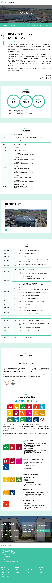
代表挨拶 (5, 25)
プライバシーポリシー (12, 565)
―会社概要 (17, 572)
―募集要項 (41, 571)
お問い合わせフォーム (44, 530)
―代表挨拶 (17, 569)
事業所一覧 (48, 25)
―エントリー (41, 572)
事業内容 (3, 567)
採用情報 (41, 567)
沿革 (29, 25)
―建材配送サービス (5, 571)
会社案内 (17, 567)
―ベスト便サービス (5, 569)
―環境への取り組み (29, 569)
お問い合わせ (4, 565)
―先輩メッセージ (42, 569)
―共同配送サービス (5, 572)
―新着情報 (27, 572)
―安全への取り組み (5, 576)
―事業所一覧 (27, 571)
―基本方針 (17, 571)
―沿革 (16, 574)
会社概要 (21, 25)
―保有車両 (3, 574)
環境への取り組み (38, 25)
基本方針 (13, 25)
